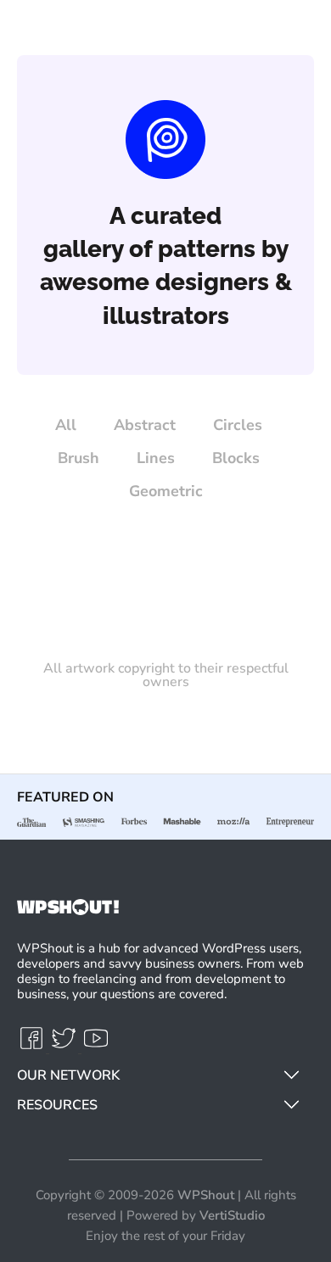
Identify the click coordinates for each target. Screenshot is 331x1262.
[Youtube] (95, 1045)
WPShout (205, 1195)
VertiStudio (232, 1215)
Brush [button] (78, 458)
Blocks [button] (236, 458)
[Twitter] (65, 1045)
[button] (291, 1071)
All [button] (65, 425)
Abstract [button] (145, 425)
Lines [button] (156, 458)
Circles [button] (237, 425)
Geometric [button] (166, 491)
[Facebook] (33, 1045)
